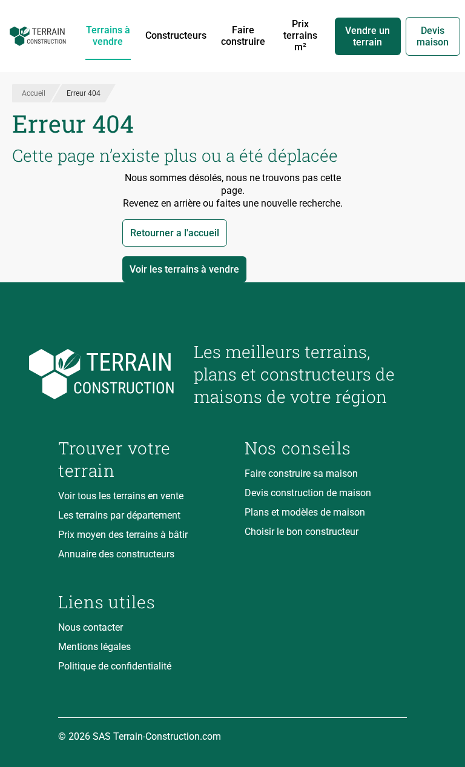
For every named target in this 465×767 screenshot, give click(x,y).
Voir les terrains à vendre (184, 269)
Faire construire (243, 35)
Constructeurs (175, 35)
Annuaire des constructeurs (116, 554)
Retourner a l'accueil (174, 233)
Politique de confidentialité (114, 666)
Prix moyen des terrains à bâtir (123, 534)
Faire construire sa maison (301, 473)
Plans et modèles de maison (305, 512)
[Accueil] (38, 36)
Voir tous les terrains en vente (120, 496)
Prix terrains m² (300, 35)
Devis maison (433, 36)
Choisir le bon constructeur (301, 531)
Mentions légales (94, 646)
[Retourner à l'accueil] (116, 374)
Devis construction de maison (308, 493)
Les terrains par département (119, 515)
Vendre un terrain (367, 36)
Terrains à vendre (108, 35)
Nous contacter (90, 627)
